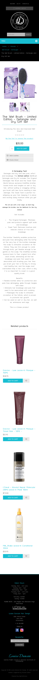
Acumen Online (26, 672)
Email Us (19, 626)
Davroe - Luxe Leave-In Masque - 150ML (19, 371)
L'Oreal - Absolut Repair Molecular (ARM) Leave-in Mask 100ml (19, 488)
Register (12, 3)
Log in (18, 3)
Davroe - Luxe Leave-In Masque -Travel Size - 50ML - (19, 430)
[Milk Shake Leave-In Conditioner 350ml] (19, 525)
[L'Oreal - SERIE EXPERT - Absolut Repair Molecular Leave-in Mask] (19, 466)
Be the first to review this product (19, 138)
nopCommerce (23, 676)
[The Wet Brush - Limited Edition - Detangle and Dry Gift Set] (14, 107)
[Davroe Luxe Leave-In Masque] (19, 349)
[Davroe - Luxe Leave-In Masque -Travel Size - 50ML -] (19, 408)
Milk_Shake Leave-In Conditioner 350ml (18, 547)
